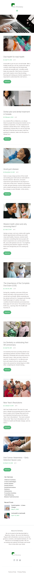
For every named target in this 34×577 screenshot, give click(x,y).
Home (5, 28)
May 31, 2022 (15, 509)
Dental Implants (8, 483)
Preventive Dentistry (10, 493)
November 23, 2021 (10, 172)
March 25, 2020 (9, 463)
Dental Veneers (8, 485)
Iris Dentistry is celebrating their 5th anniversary (15, 343)
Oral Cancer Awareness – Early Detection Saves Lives (15, 459)
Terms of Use (12, 572)
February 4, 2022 (9, 117)
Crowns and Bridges (10, 481)
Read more (7, 81)
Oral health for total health (13, 57)
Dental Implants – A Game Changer (18, 506)
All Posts (15, 28)
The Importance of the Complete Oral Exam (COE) (16, 284)
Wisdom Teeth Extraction (11, 497)
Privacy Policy (21, 572)
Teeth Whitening (9, 495)
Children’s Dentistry (10, 479)
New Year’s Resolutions (12, 403)
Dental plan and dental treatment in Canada (16, 113)
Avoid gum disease (11, 169)
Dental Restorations (10, 487)
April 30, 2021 (8, 348)
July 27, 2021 (8, 229)
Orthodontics (8, 491)
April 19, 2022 (8, 60)
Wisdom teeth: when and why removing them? (15, 225)
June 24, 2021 (8, 288)
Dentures (7, 489)
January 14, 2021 (9, 405)
